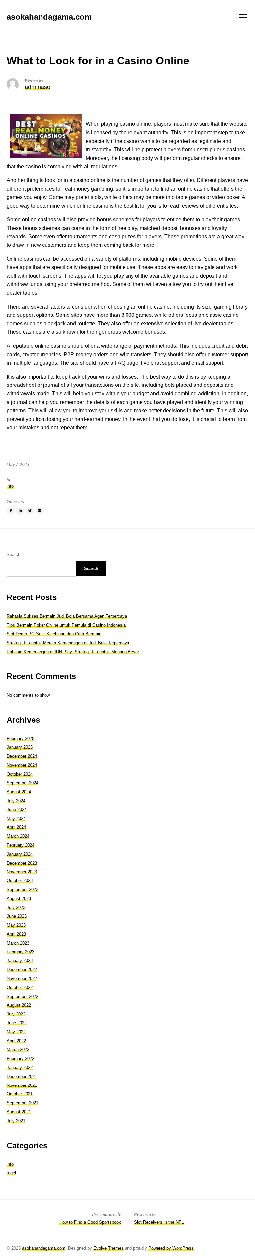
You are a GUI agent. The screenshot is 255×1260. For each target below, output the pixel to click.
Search (13, 554)
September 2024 (22, 782)
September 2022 (22, 996)
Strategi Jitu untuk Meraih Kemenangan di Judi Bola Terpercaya (68, 642)
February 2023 (20, 951)
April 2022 (16, 1040)
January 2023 (20, 960)
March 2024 (18, 836)
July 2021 (16, 1120)
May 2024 (16, 818)
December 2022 (22, 969)
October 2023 (20, 880)
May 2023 (16, 925)
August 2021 (19, 1111)
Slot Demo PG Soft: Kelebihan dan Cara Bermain (54, 633)
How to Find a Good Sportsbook (90, 1222)
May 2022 (16, 1031)
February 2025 (20, 738)
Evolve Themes (108, 1248)
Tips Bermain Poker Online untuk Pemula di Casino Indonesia (66, 625)
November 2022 (22, 978)
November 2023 (22, 871)
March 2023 (18, 943)
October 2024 (20, 774)
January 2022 (20, 1067)
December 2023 (22, 863)
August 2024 (19, 791)
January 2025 (20, 747)
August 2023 (19, 898)
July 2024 (16, 800)
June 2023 (17, 916)
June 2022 (17, 1022)
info (10, 486)
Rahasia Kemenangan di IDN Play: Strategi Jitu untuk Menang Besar (73, 651)
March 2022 (18, 1049)
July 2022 (16, 1014)
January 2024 (20, 854)
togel (11, 1172)
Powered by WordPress (171, 1248)
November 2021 (22, 1085)
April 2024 (16, 827)
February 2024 (20, 845)
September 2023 (22, 889)
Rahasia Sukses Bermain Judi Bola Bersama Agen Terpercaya (67, 616)
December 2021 (22, 1076)
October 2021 (20, 1093)
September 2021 (22, 1102)
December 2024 (22, 756)
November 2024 (22, 765)
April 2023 (16, 934)
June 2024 (17, 809)
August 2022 (19, 1005)
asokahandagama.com (43, 1248)
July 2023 (16, 907)
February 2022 (20, 1058)
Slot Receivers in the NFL (159, 1222)
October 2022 (20, 987)
